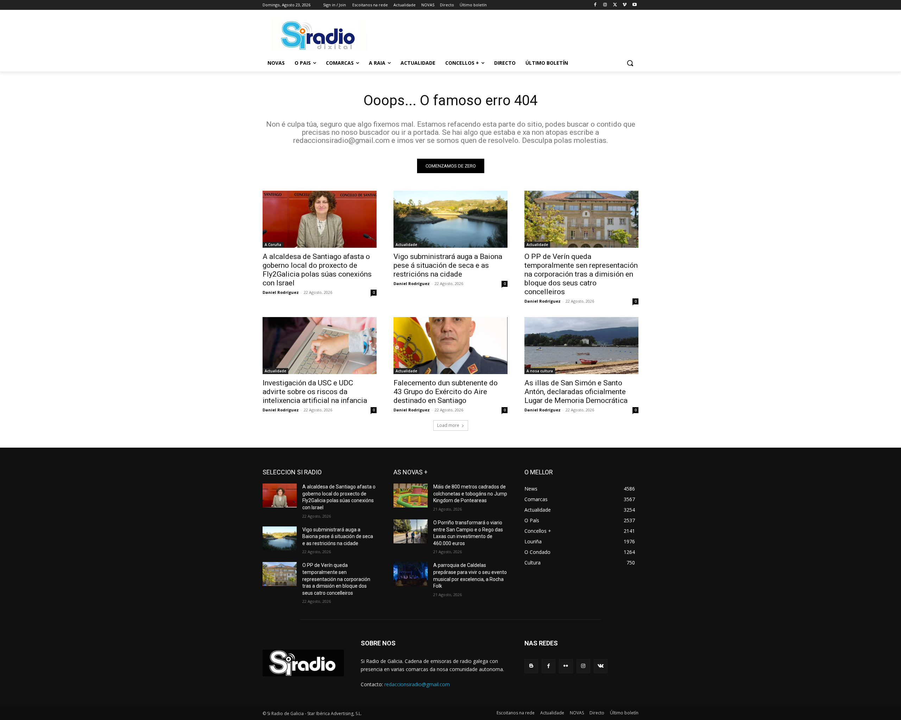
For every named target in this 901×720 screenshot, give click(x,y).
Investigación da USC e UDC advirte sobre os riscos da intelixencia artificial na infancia (315, 392)
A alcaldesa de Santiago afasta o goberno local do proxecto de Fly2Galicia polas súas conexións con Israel (317, 269)
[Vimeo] (624, 5)
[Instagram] (605, 5)
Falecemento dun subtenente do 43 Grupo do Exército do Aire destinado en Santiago (445, 392)
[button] (630, 63)
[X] (615, 5)
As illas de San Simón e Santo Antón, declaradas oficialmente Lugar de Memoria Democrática (576, 392)
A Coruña (273, 244)
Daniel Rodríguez (281, 292)
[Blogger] (531, 666)
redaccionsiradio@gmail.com (417, 684)
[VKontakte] (600, 666)
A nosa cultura (540, 370)
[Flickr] (566, 666)
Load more (448, 425)
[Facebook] (595, 5)
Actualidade (406, 244)
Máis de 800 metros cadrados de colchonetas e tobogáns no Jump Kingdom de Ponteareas (470, 493)
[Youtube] (634, 5)
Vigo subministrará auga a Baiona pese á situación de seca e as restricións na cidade (447, 265)
